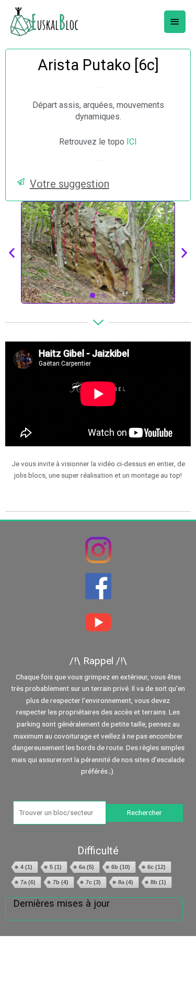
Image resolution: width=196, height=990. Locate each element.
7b (60, 882)
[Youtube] (98, 622)
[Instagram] (98, 550)
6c (156, 867)
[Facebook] (98, 586)
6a (86, 867)
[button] (98, 183)
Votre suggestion (69, 184)
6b (120, 867)
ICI (131, 142)
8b (158, 882)
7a (28, 882)
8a (125, 882)
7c (93, 882)
